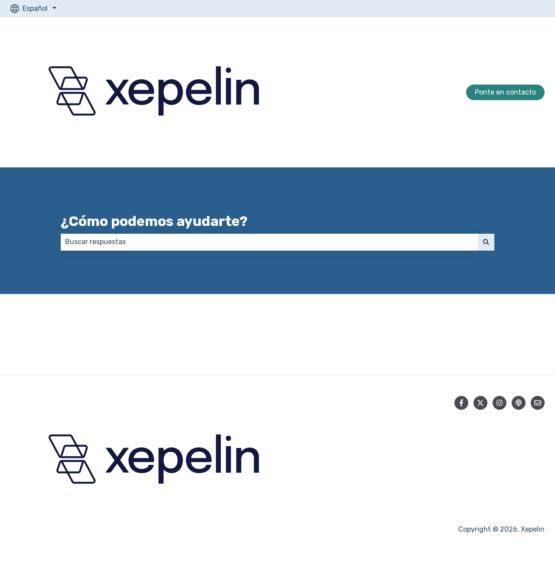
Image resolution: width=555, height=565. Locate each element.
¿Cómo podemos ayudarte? (154, 221)
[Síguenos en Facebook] (461, 403)
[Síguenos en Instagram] (499, 403)
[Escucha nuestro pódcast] (519, 403)
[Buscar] (486, 242)
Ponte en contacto (505, 92)
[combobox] (269, 242)
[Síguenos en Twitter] (480, 403)
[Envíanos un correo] (538, 403)
